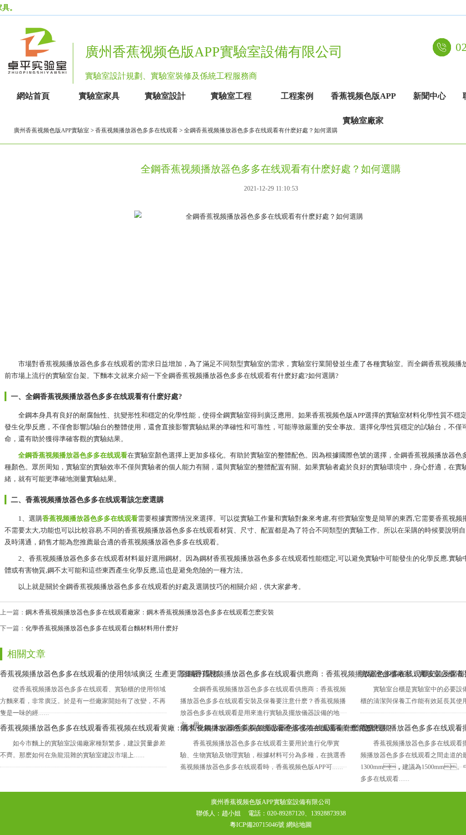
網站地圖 (299, 824)
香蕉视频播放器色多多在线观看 (136, 130)
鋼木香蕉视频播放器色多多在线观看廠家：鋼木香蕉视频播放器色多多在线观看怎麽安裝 (149, 612)
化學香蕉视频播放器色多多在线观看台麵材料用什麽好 (101, 628)
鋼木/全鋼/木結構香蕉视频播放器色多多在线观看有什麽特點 (276, 728)
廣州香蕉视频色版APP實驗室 (51, 130)
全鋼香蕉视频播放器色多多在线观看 (72, 455)
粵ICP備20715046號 (257, 824)
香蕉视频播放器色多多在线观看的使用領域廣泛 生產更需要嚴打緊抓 (110, 674)
